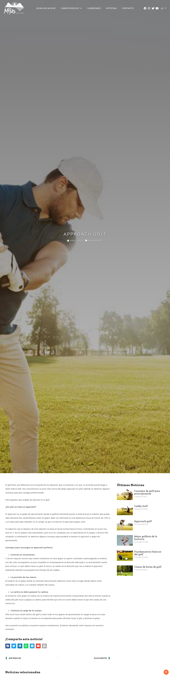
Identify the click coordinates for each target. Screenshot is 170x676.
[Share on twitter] (13, 646)
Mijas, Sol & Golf (46, 8)
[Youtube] (157, 8)
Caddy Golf (141, 506)
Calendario (94, 8)
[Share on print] (44, 646)
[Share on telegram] (32, 646)
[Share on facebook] (7, 646)
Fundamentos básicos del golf (147, 553)
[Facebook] (145, 8)
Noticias (111, 8)
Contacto (128, 8)
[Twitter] (153, 8)
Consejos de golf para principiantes (147, 492)
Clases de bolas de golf (147, 566)
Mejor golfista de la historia (145, 538)
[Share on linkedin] (20, 646)
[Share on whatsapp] (26, 646)
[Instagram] (149, 8)
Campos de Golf (70, 8)
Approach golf (143, 521)
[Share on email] (38, 646)
